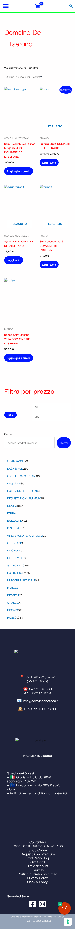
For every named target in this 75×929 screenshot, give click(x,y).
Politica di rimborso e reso (37, 874)
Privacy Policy (37, 878)
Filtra (10, 414)
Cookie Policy (37, 881)
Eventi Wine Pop (37, 858)
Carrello (38, 870)
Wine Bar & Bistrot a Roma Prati (37, 846)
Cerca (8, 434)
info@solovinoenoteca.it (41, 700)
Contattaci (37, 842)
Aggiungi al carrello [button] (19, 171)
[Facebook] (32, 904)
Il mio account (38, 866)
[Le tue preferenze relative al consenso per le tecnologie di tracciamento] (68, 922)
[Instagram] (42, 904)
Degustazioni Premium (38, 854)
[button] (71, 6)
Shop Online (37, 850)
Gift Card (37, 862)
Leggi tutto (49, 162)
